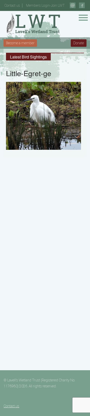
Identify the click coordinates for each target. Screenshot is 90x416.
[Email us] (73, 5)
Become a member (20, 43)
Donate (78, 43)
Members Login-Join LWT (45, 5)
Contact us (12, 5)
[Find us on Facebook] (82, 5)
